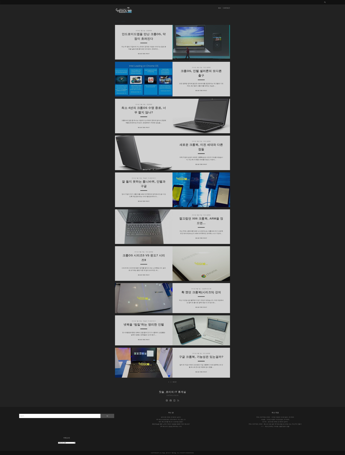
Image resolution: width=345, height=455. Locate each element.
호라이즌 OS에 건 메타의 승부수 (171, 417)
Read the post (143, 53)
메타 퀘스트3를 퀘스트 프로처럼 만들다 (171, 421)
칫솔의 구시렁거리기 (149, 178)
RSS (219, 8)
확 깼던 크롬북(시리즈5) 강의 (201, 292)
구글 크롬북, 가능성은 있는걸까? (201, 356)
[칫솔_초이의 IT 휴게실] (124, 12)
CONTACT (226, 8)
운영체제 (149, 30)
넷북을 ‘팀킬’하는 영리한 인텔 (144, 324)
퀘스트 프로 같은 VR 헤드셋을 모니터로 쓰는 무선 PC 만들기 (283, 424)
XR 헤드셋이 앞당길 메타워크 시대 (171, 426)
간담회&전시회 (206, 288)
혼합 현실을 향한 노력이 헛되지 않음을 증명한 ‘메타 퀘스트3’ (171, 424)
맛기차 (264, 421)
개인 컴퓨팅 (207, 67)
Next (174, 382)
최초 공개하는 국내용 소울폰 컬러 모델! (277, 426)
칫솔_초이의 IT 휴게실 (172, 392)
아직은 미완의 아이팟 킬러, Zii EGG (283, 417)
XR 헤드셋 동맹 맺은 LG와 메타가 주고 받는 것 (171, 419)
